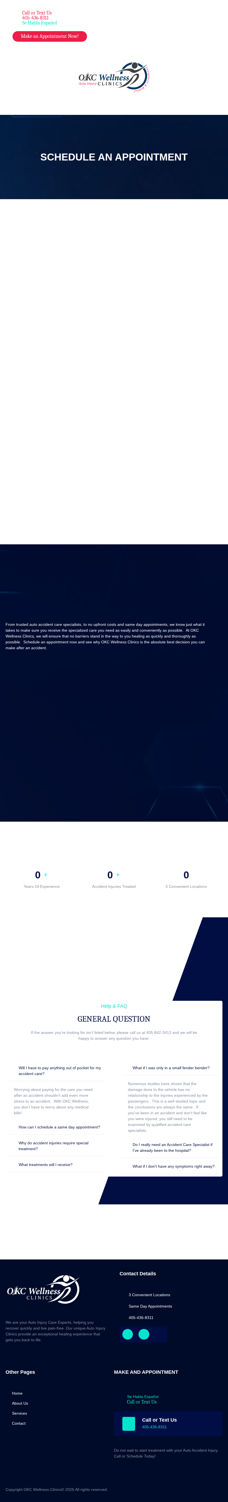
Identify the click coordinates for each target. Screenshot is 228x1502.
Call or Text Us (142, 1402)
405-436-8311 (154, 1427)
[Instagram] (143, 1334)
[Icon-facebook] (127, 1334)
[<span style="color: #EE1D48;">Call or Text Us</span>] (14, 17)
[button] (189, 15)
